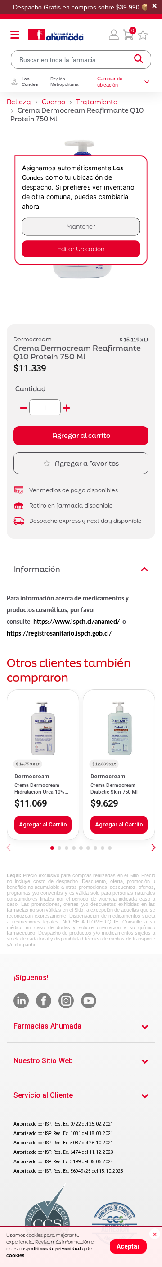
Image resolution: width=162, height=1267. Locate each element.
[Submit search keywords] (138, 59)
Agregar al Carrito (43, 824)
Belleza (19, 101)
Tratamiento (96, 101)
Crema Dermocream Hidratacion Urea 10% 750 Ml (39, 791)
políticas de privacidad (54, 1248)
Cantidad (30, 388)
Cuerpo (53, 101)
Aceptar (128, 1246)
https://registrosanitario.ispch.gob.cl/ (59, 634)
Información (37, 569)
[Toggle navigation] (15, 34)
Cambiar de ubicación (109, 82)
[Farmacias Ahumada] (56, 34)
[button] (113, 34)
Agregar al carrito (81, 435)
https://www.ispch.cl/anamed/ (76, 622)
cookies (15, 1255)
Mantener (81, 226)
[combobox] (81, 59)
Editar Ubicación (81, 249)
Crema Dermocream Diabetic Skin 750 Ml (114, 788)
